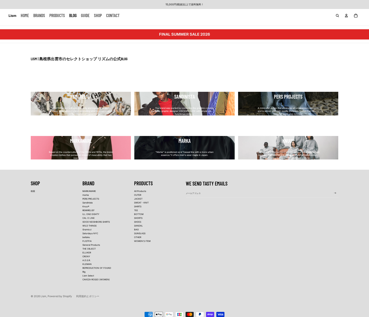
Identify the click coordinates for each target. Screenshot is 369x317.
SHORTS (138, 218)
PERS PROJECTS (90, 198)
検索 (33, 191)
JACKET (138, 198)
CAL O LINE (88, 218)
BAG (136, 229)
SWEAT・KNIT (141, 202)
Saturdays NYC (90, 233)
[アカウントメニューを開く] (346, 15)
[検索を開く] (337, 15)
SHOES (137, 222)
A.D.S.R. (86, 260)
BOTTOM (139, 214)
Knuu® (85, 206)
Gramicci (86, 229)
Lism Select (88, 275)
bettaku (86, 237)
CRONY (86, 256)
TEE (136, 210)
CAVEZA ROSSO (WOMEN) (96, 279)
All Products (140, 191)
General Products (91, 245)
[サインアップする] (335, 193)
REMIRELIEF (88, 210)
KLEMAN (87, 264)
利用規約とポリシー (87, 296)
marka (85, 195)
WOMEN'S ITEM (142, 241)
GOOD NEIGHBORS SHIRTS (96, 222)
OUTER (137, 195)
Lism (43, 296)
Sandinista (87, 202)
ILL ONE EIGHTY (90, 214)
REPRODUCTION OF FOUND (96, 268)
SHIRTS (137, 206)
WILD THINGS (89, 225)
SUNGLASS (139, 233)
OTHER (137, 237)
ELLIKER (86, 252)
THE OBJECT (89, 248)
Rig (83, 271)
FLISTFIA (87, 241)
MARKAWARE (89, 191)
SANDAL (138, 225)
